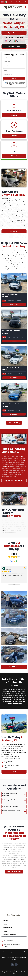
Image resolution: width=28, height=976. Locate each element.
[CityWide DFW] (12, 7)
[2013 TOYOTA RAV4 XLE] (14, 290)
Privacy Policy (15, 81)
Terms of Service (21, 972)
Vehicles (5, 920)
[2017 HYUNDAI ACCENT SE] (14, 363)
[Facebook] (12, 964)
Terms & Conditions (9, 935)
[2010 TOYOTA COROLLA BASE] (14, 400)
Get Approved (14, 304)
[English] (2, 2)
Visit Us (5, 931)
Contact (5, 924)
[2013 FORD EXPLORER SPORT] (14, 327)
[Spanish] (6, 2)
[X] (16, 964)
